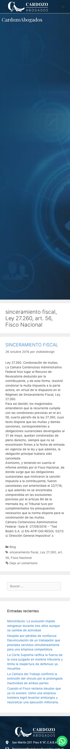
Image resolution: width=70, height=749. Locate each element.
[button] (63, 7)
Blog (13, 547)
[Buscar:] (34, 586)
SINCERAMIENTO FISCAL (31, 344)
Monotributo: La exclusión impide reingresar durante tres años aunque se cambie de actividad (33, 625)
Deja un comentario (24, 563)
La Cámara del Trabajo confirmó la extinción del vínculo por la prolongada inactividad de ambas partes (35, 678)
